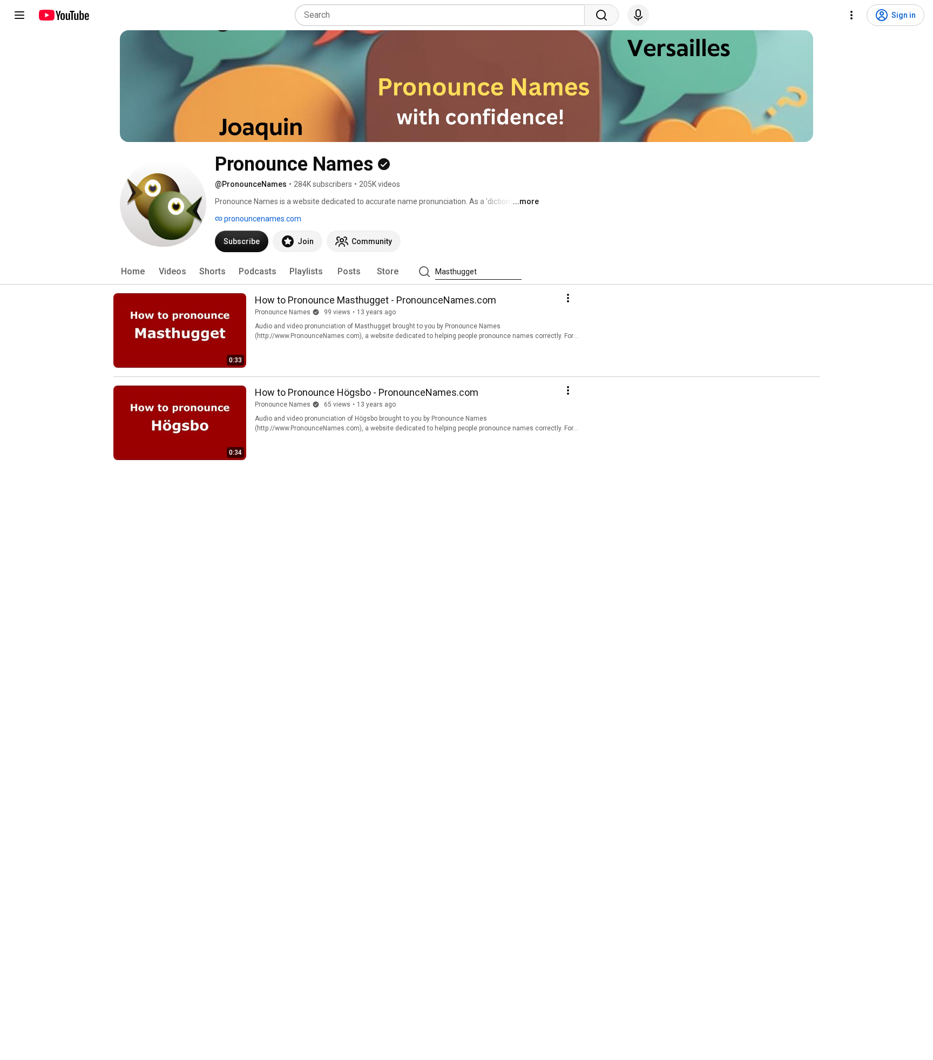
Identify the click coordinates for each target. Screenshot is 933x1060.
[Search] (601, 15)
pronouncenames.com (261, 218)
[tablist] (466, 272)
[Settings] (851, 15)
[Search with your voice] (638, 15)
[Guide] (19, 15)
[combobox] (443, 15)
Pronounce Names (282, 312)
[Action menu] (568, 298)
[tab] (133, 272)
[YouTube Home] (63, 15)
